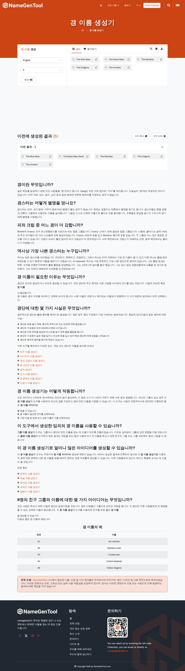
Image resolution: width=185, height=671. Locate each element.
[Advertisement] (92, 106)
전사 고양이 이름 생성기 (32, 361)
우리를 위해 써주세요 (81, 649)
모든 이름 (112, 5)
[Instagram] (32, 635)
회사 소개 (74, 634)
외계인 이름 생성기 (30, 487)
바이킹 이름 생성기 (30, 482)
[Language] (178, 5)
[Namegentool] (23, 5)
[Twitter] (26, 635)
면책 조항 (74, 623)
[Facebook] (20, 635)
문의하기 (74, 639)
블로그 (127, 5)
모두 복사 (139, 136)
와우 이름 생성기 (29, 352)
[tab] (76, 50)
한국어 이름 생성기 (30, 474)
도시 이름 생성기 (29, 374)
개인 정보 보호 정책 (80, 628)
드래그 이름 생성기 (30, 383)
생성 (26, 80)
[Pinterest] (38, 635)
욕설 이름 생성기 (29, 478)
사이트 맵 (74, 644)
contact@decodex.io (117, 651)
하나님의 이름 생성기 (31, 365)
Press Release (152, 5)
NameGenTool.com (42, 580)
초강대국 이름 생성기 (31, 378)
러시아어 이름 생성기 (31, 356)
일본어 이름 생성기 (30, 491)
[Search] (168, 5)
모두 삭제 (158, 136)
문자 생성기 (26, 369)
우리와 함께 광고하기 (81, 654)
